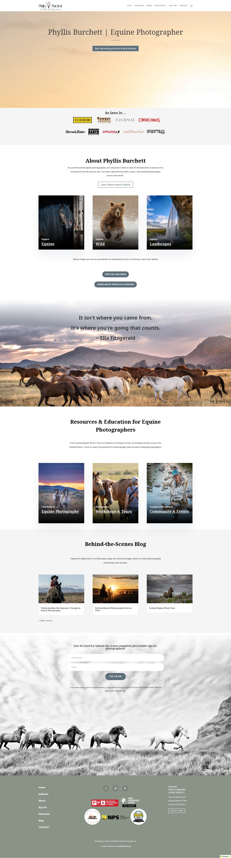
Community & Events (169, 511)
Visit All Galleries (115, 274)
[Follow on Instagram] (115, 788)
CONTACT (43, 827)
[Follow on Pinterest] (125, 788)
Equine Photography (60, 511)
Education (160, 6)
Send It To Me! (176, 810)
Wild (100, 243)
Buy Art (173, 6)
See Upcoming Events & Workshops (115, 48)
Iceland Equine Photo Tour (162, 608)
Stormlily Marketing (123, 846)
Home (129, 6)
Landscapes (160, 243)
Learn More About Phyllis (115, 184)
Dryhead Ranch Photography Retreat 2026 (113, 609)
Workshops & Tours (114, 511)
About (150, 6)
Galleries (139, 6)
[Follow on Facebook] (106, 788)
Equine (48, 243)
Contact (184, 6)
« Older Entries (45, 620)
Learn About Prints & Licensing (115, 284)
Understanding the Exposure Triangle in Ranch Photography (60, 609)
